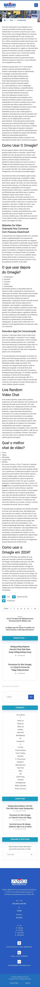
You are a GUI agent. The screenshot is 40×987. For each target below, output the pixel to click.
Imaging (20, 928)
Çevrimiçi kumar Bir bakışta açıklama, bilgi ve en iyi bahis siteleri (20, 827)
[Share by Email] (35, 608)
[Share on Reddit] (21, 608)
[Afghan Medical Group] (10, 5)
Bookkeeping (20, 735)
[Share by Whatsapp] (31, 608)
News (20, 771)
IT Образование (20, 759)
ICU (20, 926)
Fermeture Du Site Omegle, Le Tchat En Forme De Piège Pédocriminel (20, 818)
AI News (20, 730)
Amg (8, 597)
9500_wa (20, 724)
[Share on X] (14, 608)
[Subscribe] (31, 855)
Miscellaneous (20, 765)
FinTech (20, 747)
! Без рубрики (20, 715)
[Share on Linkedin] (28, 608)
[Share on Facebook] (11, 608)
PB (20, 774)
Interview (20, 756)
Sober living (20, 777)
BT (20, 738)
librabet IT (20, 762)
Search (31, 697)
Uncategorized (11, 601)
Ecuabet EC (20, 741)
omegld (4, 486)
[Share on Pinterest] (18, 608)
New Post (20, 768)
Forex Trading (20, 753)
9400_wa (20, 721)
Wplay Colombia (20, 786)
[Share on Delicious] (24, 608)
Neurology (20, 933)
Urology (20, 930)
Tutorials (20, 780)
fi (20, 744)
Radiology (20, 935)
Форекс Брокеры (20, 789)
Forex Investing (20, 750)
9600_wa (20, 727)
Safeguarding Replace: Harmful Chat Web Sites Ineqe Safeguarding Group (20, 808)
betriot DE (20, 733)
